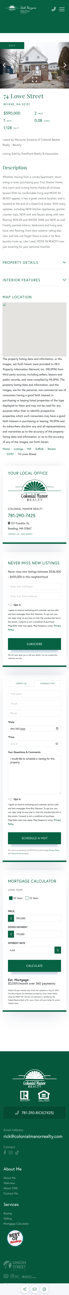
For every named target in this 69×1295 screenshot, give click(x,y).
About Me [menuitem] (10, 1178)
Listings (18, 449)
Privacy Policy (54, 850)
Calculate (34, 966)
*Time (11, 737)
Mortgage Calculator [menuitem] (16, 1224)
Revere (52, 449)
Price (11, 911)
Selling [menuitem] (8, 1218)
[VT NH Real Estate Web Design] (34, 1266)
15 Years (34, 898)
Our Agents (26, 534)
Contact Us (13, 534)
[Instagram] (11, 1152)
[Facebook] (5, 1152)
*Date (11, 722)
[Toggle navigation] (62, 9)
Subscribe (34, 644)
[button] (6, 65)
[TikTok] (17, 1152)
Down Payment (17, 927)
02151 (10, 454)
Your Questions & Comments (24, 752)
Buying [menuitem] (8, 1213)
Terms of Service (17, 853)
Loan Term (15, 889)
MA (29, 449)
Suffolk (39, 449)
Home (6, 449)
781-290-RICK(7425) (38, 1112)
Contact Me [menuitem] (11, 1193)
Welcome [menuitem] (9, 1183)
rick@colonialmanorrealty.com (33, 1136)
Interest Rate (16, 943)
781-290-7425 (54, 9)
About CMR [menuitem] (11, 1188)
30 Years (17, 898)
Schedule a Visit (47, 683)
